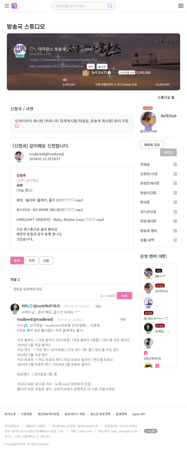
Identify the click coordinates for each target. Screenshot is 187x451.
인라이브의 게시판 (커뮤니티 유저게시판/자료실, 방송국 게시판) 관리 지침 (72, 120)
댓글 (98, 306)
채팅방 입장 (152, 144)
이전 (32, 260)
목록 (17, 260)
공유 (103, 66)
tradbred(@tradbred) (46, 153)
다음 (46, 260)
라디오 (168, 152)
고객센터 (151, 431)
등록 (124, 295)
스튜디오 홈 (166, 97)
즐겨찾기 (88, 49)
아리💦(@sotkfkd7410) (41, 305)
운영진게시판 (149, 183)
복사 (90, 66)
